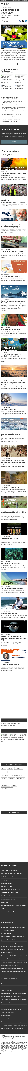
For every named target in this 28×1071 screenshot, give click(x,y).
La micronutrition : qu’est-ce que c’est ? (10, 958)
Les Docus (7, 1052)
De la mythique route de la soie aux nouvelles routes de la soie (13, 1025)
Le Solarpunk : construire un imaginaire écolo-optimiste (11, 355)
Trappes (10, 768)
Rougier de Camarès (7, 788)
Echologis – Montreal (8, 409)
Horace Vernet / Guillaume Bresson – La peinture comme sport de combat (12, 1022)
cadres (14, 785)
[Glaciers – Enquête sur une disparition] (14, 424)
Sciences (3, 17)
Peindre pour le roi (5, 987)
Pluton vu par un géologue (7, 1012)
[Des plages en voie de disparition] (14, 578)
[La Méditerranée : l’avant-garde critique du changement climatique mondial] (14, 371)
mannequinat (5, 775)
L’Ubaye (3, 908)
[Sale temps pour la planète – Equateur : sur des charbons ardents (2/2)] (14, 626)
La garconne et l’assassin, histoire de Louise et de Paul (13, 1019)
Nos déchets (5, 200)
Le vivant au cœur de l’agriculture (10, 116)
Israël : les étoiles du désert (7, 915)
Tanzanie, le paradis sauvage (8, 895)
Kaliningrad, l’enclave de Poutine (9, 880)
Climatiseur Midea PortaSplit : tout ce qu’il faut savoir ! (14, 955)
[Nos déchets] (14, 190)
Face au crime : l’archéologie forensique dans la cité (13, 999)
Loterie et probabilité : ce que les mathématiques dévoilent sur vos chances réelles (12, 949)
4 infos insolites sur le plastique (9, 121)
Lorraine (4, 771)
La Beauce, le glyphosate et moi (12, 251)
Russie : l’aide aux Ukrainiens (8, 876)
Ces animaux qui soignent (7, 883)
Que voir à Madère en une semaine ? (10, 965)
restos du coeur (14, 771)
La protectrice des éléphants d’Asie (9, 892)
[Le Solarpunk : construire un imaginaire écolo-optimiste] (14, 344)
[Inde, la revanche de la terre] (14, 320)
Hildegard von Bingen (17, 775)
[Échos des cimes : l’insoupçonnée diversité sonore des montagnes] (14, 291)
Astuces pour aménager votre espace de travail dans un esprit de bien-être (13, 972)
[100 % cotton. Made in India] (14, 477)
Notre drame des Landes (9, 539)
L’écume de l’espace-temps (7, 983)
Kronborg (11, 778)
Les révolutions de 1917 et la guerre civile (11, 996)
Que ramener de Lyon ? (6, 933)
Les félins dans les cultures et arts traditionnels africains (12, 1028)
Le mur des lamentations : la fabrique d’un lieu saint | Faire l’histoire (13, 905)
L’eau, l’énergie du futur (9, 613)
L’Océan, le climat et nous (10, 665)
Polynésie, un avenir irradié (10, 563)
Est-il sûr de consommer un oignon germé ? (11, 943)
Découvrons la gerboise (6, 952)
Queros (4, 778)
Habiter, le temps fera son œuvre (8, 1002)
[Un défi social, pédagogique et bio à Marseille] (14, 502)
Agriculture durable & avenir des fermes (11, 114)
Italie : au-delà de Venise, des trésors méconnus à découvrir (13, 927)
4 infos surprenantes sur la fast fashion (11, 119)
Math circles (20, 778)
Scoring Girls (5, 785)
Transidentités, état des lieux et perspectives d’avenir (13, 993)
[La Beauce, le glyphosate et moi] (14, 242)
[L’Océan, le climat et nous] (14, 655)
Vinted (3, 768)
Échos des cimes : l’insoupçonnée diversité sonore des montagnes (13, 302)
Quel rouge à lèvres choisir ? (8, 939)
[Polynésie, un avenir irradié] (14, 554)
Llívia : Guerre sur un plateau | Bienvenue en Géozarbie (11, 874)
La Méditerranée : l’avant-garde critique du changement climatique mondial (13, 382)
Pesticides (14, 64)
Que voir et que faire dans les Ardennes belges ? (12, 968)
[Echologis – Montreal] (14, 399)
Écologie (8, 17)
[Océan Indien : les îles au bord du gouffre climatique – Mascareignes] (14, 451)
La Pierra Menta (4, 902)
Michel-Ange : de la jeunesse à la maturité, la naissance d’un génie (11, 1009)
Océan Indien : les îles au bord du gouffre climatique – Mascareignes (13, 461)
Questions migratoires (6, 1015)
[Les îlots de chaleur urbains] (14, 266)
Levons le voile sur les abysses (8, 1006)
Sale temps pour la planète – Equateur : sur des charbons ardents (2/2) (13, 638)
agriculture (5, 64)
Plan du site (13, 1052)
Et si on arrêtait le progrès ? (7, 911)
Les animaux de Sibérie (6, 886)
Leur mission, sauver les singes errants (10, 889)
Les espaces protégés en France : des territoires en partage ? (12, 226)
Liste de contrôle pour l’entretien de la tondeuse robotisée (12, 937)
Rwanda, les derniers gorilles (8, 899)
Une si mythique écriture (7, 990)
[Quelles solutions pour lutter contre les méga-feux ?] (14, 164)
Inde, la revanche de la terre (10, 329)
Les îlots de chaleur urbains (10, 276)
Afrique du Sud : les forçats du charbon (10, 870)
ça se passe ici (13, 725)
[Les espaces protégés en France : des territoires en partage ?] (14, 215)
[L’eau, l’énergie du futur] (14, 603)
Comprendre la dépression (7, 930)
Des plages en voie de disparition (12, 588)
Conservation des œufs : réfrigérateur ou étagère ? (13, 946)
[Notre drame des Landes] (14, 529)
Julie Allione (18, 768)
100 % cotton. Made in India (10, 487)
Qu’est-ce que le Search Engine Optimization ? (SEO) (14, 962)
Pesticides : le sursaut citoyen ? (9, 104)
